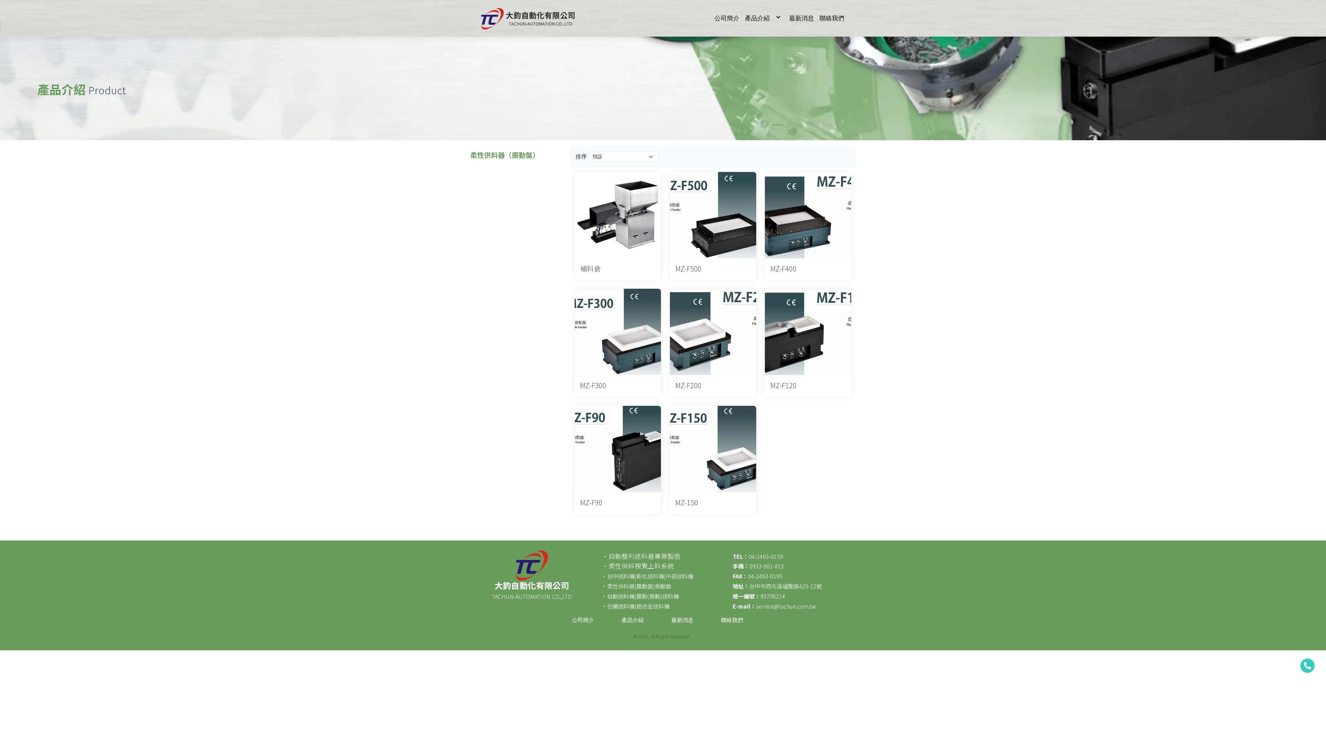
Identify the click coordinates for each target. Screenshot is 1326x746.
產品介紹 (633, 620)
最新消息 (682, 620)
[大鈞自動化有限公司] (526, 18)
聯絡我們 (732, 620)
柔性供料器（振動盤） (504, 155)
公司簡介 (583, 620)
